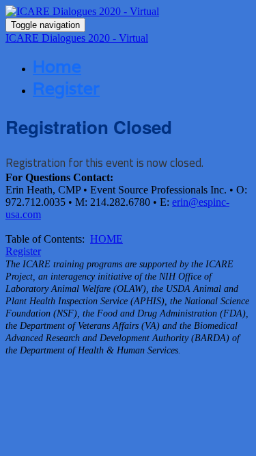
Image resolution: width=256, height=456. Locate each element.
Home (57, 66)
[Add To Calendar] (128, 11)
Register (66, 88)
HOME (106, 239)
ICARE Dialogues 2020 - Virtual (76, 38)
